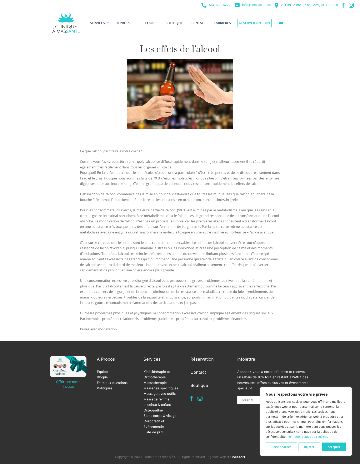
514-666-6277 (219, 5)
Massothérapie (155, 383)
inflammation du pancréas (223, 297)
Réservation (202, 359)
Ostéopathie (153, 410)
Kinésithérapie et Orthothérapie (157, 374)
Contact (198, 23)
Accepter (334, 447)
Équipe (151, 23)
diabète (252, 297)
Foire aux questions (112, 383)
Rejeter (309, 447)
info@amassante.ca (256, 5)
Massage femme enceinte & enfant (157, 402)
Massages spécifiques (161, 388)
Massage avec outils (160, 393)
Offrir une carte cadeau (68, 384)
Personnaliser (281, 447)
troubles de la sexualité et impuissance (154, 297)
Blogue (102, 377)
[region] (306, 421)
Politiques (104, 388)
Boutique (174, 23)
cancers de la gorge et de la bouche (123, 291)
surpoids (194, 297)
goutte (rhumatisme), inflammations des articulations (137, 302)
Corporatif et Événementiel (154, 424)
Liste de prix (153, 432)
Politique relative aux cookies (308, 437)
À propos (125, 23)
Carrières (222, 23)
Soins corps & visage (160, 416)
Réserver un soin (254, 23)
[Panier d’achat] (280, 23)
